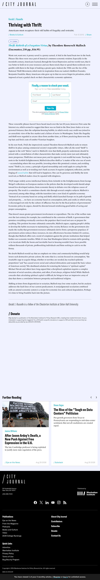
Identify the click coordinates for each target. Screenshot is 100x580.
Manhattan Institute (10, 550)
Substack (59, 462)
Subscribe (55, 526)
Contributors (56, 521)
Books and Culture (10, 530)
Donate (15, 313)
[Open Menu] (95, 4)
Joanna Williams (11, 431)
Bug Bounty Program (10, 559)
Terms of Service (49, 114)
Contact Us (56, 535)
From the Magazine (10, 523)
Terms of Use (7, 556)
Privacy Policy (64, 112)
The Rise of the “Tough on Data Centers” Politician (73, 411)
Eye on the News (13, 462)
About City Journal (59, 516)
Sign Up (50, 108)
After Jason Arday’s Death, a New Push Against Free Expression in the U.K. (23, 439)
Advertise (6, 547)
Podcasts (6, 527)
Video (4, 533)
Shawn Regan (59, 405)
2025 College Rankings (11, 536)
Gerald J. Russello (16, 19)
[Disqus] (50, 358)
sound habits (22, 172)
